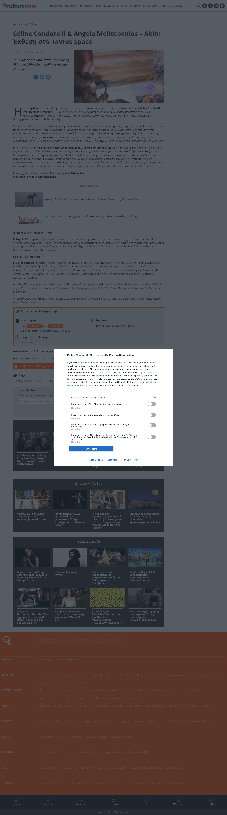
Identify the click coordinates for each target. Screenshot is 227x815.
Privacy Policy (131, 460)
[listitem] (113, 397)
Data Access (113, 460)
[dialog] (113, 407)
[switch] (152, 404)
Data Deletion (96, 460)
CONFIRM (91, 449)
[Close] (167, 355)
